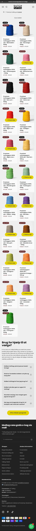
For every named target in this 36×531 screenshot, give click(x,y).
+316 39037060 (11, 506)
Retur (21, 453)
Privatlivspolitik (24, 468)
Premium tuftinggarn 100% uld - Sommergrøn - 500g (9, 70)
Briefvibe (23, 525)
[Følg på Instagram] (3, 512)
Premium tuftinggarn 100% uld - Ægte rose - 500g (9, 156)
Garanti (22, 456)
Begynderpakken (7, 450)
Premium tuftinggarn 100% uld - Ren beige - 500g (25, 41)
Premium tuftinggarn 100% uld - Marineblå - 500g (9, 41)
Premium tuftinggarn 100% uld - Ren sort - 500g (9, 99)
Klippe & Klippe (6, 468)
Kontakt (22, 459)
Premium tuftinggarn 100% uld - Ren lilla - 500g (25, 213)
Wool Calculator (7, 456)
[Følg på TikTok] (12, 512)
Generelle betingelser (26, 465)
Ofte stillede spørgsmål (18, 413)
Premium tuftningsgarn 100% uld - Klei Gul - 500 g (26, 156)
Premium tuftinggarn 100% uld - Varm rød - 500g (25, 99)
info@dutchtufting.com (10, 485)
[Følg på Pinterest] (8, 512)
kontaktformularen (23, 483)
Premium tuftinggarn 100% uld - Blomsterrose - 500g (26, 70)
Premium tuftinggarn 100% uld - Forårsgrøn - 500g (26, 184)
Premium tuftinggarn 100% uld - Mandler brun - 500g (26, 242)
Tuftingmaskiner (6, 459)
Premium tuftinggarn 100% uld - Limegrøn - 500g (9, 270)
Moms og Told (24, 462)
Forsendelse (23, 450)
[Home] (3, 12)
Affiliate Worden (24, 474)
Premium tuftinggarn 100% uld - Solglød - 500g (9, 301)
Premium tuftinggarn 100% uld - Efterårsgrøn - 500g (9, 184)
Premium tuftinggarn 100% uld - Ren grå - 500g (9, 242)
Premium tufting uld (7, 453)
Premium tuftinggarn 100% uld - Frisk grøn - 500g (9, 329)
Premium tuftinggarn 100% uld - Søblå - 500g (9, 212)
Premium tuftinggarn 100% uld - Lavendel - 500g (25, 301)
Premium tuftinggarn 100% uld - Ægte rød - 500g (9, 127)
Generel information (8, 474)
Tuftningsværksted (25, 471)
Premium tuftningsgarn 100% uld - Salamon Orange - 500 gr (26, 271)
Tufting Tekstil (6, 462)
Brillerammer (6, 465)
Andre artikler (6, 471)
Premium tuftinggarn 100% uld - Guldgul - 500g (25, 127)
